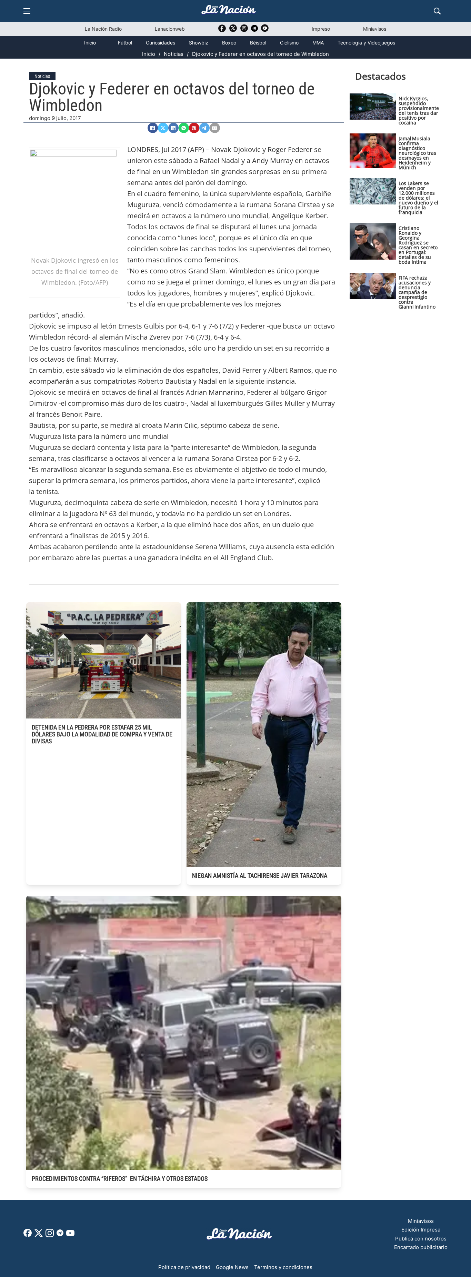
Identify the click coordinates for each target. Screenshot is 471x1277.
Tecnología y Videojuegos (366, 43)
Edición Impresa (420, 1229)
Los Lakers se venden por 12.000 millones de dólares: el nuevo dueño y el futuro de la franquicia (418, 197)
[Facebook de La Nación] (27, 1235)
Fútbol (125, 43)
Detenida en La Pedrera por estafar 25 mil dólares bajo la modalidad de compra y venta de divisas (102, 734)
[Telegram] (204, 128)
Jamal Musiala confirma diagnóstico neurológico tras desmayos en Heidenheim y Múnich (417, 153)
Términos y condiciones (283, 1267)
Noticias (173, 54)
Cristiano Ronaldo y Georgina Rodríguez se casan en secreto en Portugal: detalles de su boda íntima (418, 245)
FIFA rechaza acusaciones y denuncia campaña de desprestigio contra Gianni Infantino (417, 292)
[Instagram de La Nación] (244, 30)
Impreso (321, 29)
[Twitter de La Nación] (233, 30)
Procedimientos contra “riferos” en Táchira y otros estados (120, 1178)
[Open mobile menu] (26, 11)
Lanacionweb (170, 29)
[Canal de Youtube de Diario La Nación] (265, 30)
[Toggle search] (437, 11)
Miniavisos (374, 29)
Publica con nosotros (421, 1238)
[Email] (215, 128)
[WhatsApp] (184, 128)
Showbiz (198, 43)
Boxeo (229, 43)
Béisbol (258, 43)
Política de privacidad (184, 1267)
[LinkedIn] (173, 128)
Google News (232, 1267)
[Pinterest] (194, 128)
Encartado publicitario (421, 1247)
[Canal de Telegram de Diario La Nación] (254, 30)
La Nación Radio (103, 29)
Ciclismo (289, 43)
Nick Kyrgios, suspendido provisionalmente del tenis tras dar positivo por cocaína (419, 110)
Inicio (90, 43)
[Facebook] (153, 128)
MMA (318, 43)
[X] (163, 128)
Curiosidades (160, 43)
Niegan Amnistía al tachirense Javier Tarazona (259, 875)
